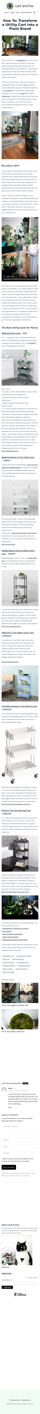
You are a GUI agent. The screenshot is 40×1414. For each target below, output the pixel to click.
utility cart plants (21, 969)
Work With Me (26, 12)
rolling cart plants (24, 966)
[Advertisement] (20, 1057)
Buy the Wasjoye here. (10, 662)
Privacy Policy (15, 1400)
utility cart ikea (8, 969)
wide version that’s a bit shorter (24, 533)
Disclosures (25, 1400)
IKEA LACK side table (10, 937)
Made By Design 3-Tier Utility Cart (18, 457)
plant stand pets (8, 962)
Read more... (6, 1267)
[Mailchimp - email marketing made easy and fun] (20, 1298)
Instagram (21, 60)
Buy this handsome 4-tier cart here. (15, 892)
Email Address (7, 1280)
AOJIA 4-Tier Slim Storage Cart (16, 810)
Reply (10, 1107)
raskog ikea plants (9, 966)
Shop (17, 12)
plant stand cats (18, 959)
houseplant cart (8, 956)
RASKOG (32, 343)
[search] (34, 12)
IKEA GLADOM (7, 934)
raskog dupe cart (22, 962)
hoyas (23, 93)
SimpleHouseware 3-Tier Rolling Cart (19, 706)
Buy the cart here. (8, 544)
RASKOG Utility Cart (11, 333)
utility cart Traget (8, 972)
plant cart (6, 959)
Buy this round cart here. (11, 626)
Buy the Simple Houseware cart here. (16, 804)
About (6, 12)
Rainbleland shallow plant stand (15, 940)
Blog (12, 12)
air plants (8, 91)
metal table (18, 934)
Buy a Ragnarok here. (10, 451)
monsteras (6, 96)
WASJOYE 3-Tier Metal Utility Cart (18, 633)
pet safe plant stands (24, 956)
